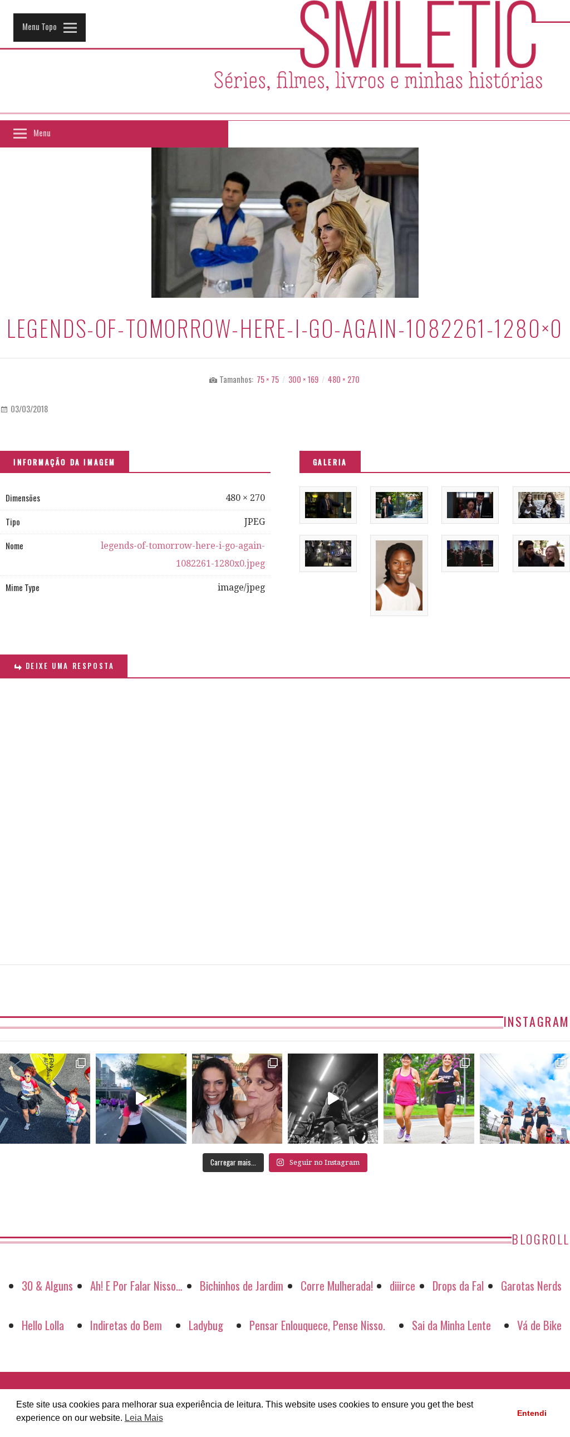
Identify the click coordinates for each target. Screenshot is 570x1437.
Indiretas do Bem (126, 1324)
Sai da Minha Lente (451, 1324)
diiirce (402, 1285)
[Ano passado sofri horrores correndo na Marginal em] (525, 1099)
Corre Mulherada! (337, 1285)
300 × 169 (303, 379)
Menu (42, 132)
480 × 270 (344, 379)
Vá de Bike (539, 1324)
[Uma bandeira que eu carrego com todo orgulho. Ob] (141, 1099)
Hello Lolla (43, 1324)
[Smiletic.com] (285, 60)
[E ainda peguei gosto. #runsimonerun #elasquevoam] (333, 1099)
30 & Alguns (47, 1285)
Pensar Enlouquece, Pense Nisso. (317, 1324)
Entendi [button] (532, 1413)
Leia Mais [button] (144, 1418)
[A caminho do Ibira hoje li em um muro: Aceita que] (429, 1099)
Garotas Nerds (531, 1285)
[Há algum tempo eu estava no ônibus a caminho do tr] (45, 1099)
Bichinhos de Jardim (241, 1285)
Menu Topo (39, 26)
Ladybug (206, 1324)
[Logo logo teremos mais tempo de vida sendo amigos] (237, 1099)
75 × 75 (268, 379)
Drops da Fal (458, 1285)
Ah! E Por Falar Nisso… (136, 1285)
